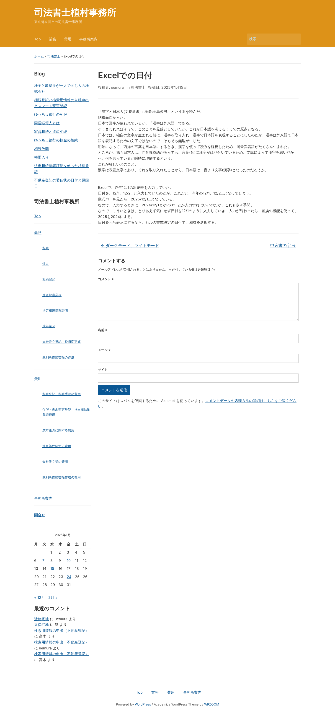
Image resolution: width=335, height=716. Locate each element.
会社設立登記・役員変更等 (61, 342)
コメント (106, 279)
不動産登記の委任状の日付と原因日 (61, 183)
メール (104, 350)
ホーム (39, 56)
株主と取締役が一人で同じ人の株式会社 (61, 88)
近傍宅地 (41, 619)
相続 (45, 248)
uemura (117, 87)
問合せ (39, 515)
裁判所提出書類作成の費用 (61, 477)
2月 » (52, 597)
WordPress (143, 704)
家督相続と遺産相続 (50, 131)
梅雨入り (41, 157)
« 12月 (39, 597)
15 (52, 568)
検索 (295, 39)
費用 (67, 39)
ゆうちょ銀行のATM (50, 114)
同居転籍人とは (47, 123)
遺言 (45, 264)
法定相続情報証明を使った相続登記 (61, 168)
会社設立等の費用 (55, 461)
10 (69, 560)
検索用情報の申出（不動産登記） (61, 630)
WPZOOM (211, 704)
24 (69, 576)
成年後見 (48, 326)
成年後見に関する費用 (58, 430)
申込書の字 (283, 245)
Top (37, 39)
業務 (52, 39)
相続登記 (48, 279)
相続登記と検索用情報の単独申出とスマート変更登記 (61, 103)
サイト (103, 369)
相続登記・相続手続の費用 (61, 394)
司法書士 (53, 56)
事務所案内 (88, 39)
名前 (103, 330)
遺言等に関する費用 (56, 446)
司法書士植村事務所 (75, 12)
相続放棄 (41, 148)
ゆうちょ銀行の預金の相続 (56, 140)
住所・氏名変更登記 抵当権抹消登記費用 (66, 412)
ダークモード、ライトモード (130, 245)
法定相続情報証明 (55, 310)
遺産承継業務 (52, 295)
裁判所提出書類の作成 (58, 357)
